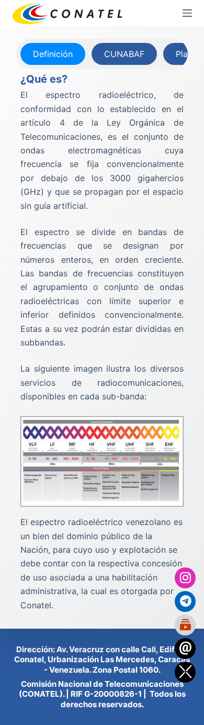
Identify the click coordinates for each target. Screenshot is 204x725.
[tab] (52, 54)
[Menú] (187, 13)
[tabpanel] (101, 341)
